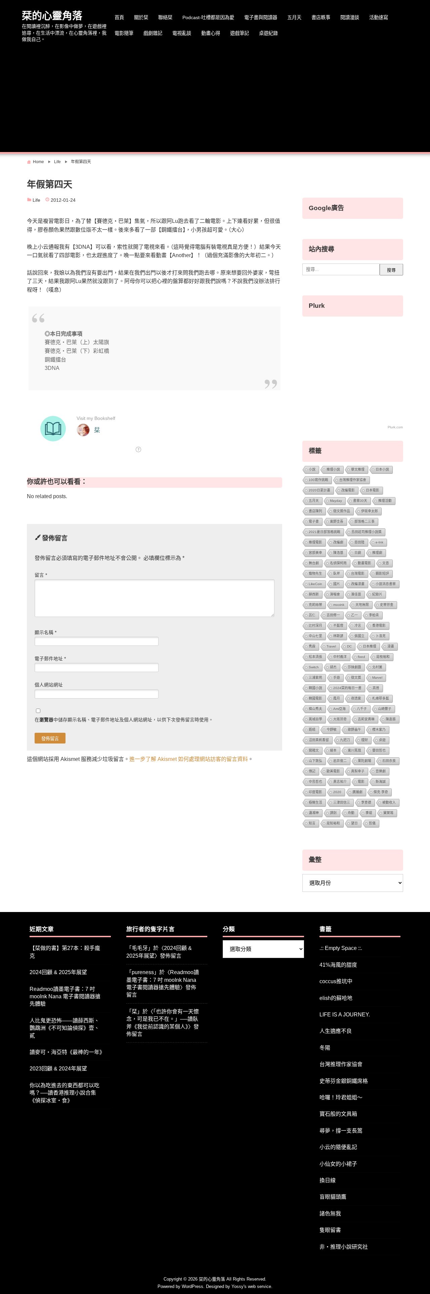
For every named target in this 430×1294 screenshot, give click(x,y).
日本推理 (369, 646)
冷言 (357, 625)
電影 (361, 781)
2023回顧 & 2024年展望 (58, 1068)
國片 (336, 584)
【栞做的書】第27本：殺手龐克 (65, 951)
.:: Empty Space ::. (340, 948)
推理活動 (385, 500)
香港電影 (379, 625)
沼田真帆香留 (319, 740)
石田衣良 (389, 761)
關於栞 (141, 17)
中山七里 (315, 636)
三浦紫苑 (315, 677)
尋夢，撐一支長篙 (340, 1131)
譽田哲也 (379, 750)
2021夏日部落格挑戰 (324, 532)
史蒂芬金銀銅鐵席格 (343, 1081)
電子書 (314, 521)
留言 (41, 575)
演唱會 (335, 594)
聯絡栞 (165, 17)
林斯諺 (338, 636)
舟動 (351, 813)
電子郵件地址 (50, 658)
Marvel (377, 677)
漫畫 (390, 646)
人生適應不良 (335, 1031)
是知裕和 (333, 823)
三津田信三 (341, 802)
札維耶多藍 (380, 698)
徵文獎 (356, 677)
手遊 (336, 677)
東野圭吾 (336, 521)
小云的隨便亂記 (338, 1147)
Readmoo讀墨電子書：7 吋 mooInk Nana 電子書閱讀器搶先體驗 (65, 996)
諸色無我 (330, 1213)
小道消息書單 (386, 584)
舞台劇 (314, 563)
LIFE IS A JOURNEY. (344, 1014)
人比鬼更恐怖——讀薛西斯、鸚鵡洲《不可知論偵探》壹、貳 (64, 1028)
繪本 (333, 750)
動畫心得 (210, 33)
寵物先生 (315, 573)
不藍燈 (338, 625)
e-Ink (379, 542)
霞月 (336, 698)
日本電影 (372, 490)
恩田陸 (359, 542)
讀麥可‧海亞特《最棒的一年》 (67, 1052)
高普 (376, 688)
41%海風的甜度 (338, 965)
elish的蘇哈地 (335, 998)
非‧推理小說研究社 (343, 1247)
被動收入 (389, 802)
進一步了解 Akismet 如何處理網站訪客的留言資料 (188, 759)
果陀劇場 (364, 761)
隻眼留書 (330, 1230)
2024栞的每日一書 (347, 688)
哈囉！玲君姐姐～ (340, 1097)
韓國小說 (315, 688)
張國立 (359, 636)
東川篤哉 (354, 750)
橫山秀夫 (315, 709)
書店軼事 (320, 17)
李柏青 (374, 615)
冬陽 (324, 1048)
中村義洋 (340, 657)
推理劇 (377, 553)
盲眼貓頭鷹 (332, 1197)
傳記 (312, 771)
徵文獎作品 (341, 511)
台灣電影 (357, 573)
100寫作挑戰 (318, 480)
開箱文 (314, 750)
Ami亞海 (339, 709)
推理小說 (333, 469)
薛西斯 (314, 594)
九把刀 (345, 740)
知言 (312, 823)
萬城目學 (315, 719)
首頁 (119, 17)
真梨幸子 (357, 771)
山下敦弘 (315, 761)
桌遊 (382, 740)
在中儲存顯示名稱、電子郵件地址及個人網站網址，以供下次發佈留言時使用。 (124, 719)
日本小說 (382, 469)
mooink (338, 605)
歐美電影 (333, 771)
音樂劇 (381, 771)
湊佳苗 (356, 594)
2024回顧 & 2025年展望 (58, 972)
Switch (314, 667)
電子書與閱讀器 (260, 17)
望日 (354, 823)
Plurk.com (395, 427)
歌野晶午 (354, 729)
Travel (331, 646)
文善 (385, 563)
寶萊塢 (388, 813)
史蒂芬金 (386, 605)
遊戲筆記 (239, 33)
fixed (361, 657)
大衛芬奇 (340, 719)
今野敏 (332, 729)
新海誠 (381, 781)
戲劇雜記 (152, 33)
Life (36, 200)
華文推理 (357, 469)
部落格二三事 (364, 521)
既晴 (312, 729)
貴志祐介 (340, 781)
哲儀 (372, 823)
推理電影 (315, 542)
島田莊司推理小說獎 (366, 532)
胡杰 (333, 667)
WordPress (192, 1286)
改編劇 (338, 542)
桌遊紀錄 (268, 33)
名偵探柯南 (338, 563)
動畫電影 (364, 563)
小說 (312, 469)
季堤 (369, 813)
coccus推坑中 (335, 981)
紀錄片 (377, 594)
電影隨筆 (124, 33)
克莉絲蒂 (315, 605)
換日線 (327, 1180)
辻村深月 (315, 625)
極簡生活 (315, 802)
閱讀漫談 (349, 17)
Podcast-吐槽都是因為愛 (208, 17)
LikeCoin (315, 584)
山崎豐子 (384, 709)
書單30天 (360, 500)
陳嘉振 (391, 719)
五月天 (294, 17)
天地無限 (362, 605)
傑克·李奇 (381, 792)
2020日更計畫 (319, 490)
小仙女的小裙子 (338, 1164)
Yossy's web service (251, 1286)
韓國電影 (315, 698)
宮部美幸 (315, 553)
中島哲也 (315, 781)
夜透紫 (356, 698)
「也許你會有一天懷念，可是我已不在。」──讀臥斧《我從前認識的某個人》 (162, 1019)
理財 (364, 740)
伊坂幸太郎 (369, 511)
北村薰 (377, 667)
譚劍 (333, 813)
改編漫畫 (357, 584)
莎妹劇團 (354, 667)
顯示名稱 (45, 632)
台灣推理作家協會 (352, 480)
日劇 (357, 553)
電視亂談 (181, 33)
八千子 (362, 709)
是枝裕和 (383, 657)
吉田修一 (333, 615)
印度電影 (315, 792)
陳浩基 (338, 553)
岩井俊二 (340, 761)
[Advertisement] (215, 98)
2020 (337, 792)
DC (349, 646)
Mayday (336, 500)
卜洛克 (381, 636)
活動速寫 (378, 17)
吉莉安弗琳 (366, 719)
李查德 (366, 802)
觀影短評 (382, 573)
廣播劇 (357, 792)
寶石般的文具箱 (338, 1114)
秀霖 (312, 646)
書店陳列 (315, 511)
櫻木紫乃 (379, 729)
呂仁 (312, 615)
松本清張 (315, 657)
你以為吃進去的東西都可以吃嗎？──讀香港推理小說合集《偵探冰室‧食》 (64, 1093)
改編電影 (348, 490)
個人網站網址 (49, 684)
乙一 (354, 615)
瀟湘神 (314, 813)
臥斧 (336, 573)
